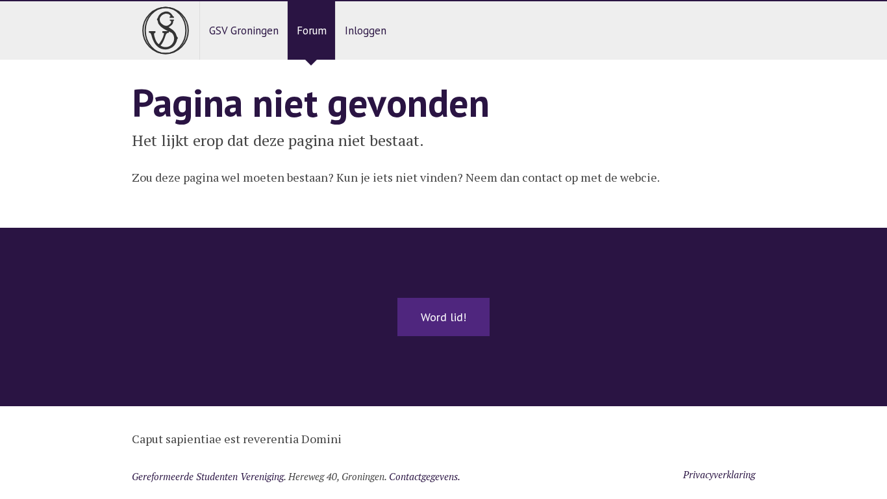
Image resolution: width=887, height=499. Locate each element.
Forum (312, 30)
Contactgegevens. (424, 476)
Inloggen (365, 30)
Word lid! (443, 317)
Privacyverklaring (719, 474)
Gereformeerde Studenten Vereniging (208, 476)
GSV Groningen (244, 30)
